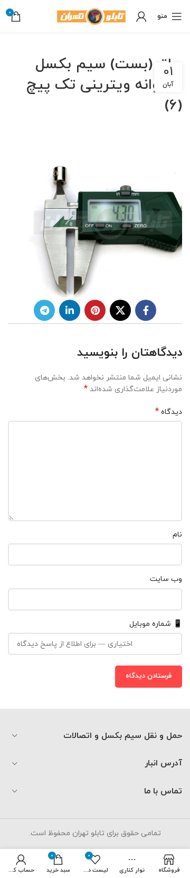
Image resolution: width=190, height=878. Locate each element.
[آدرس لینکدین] (69, 310)
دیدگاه (168, 412)
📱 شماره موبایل (155, 624)
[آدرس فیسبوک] (145, 310)
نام (177, 535)
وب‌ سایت (166, 579)
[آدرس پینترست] (95, 310)
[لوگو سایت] (91, 16)
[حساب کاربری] (141, 16)
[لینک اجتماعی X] (120, 310)
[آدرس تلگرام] (44, 310)
